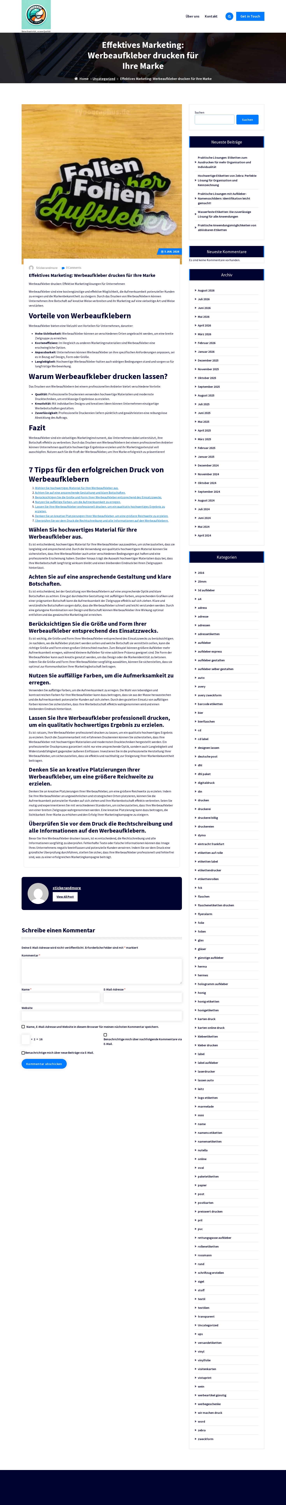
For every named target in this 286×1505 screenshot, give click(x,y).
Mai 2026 (203, 316)
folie (201, 923)
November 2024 (208, 474)
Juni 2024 (204, 518)
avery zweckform (210, 695)
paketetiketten (208, 1176)
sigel (201, 1281)
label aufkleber (208, 1063)
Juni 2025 (204, 413)
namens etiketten (210, 1133)
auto (201, 678)
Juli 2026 (204, 299)
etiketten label (208, 861)
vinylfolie (204, 1360)
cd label (203, 739)
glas (201, 940)
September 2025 (209, 386)
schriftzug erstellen (211, 1273)
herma (202, 966)
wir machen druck (210, 1413)
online (202, 1159)
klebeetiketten (208, 1036)
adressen (204, 625)
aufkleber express (210, 651)
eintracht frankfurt (211, 844)
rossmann (205, 1255)
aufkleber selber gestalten (215, 669)
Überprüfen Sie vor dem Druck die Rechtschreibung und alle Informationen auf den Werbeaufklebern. (101, 520)
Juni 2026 (204, 308)
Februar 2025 (206, 448)
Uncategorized (104, 78)
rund (201, 1264)
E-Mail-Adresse (114, 989)
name (202, 1124)
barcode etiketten (210, 704)
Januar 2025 (206, 456)
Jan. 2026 (171, 251)
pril (200, 1220)
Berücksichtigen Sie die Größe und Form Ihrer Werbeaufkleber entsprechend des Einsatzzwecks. (98, 497)
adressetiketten (209, 634)
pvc (200, 1229)
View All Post (65, 897)
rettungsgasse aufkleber (214, 1238)
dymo (202, 835)
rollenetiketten (208, 1246)
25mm (202, 581)
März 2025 (204, 439)
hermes (203, 975)
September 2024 (209, 492)
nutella (203, 1150)
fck (200, 888)
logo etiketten (208, 1098)
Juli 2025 (204, 404)
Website (27, 1008)
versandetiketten (210, 1343)
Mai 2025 (203, 422)
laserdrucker (206, 1071)
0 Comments (73, 268)
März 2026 (204, 334)
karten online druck (211, 1028)
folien (202, 931)
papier (202, 1185)
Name (27, 989)
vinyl (201, 1351)
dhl (200, 765)
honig (202, 993)
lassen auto (206, 1080)
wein (201, 1386)
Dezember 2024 (208, 465)
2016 (201, 573)
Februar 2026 (206, 343)
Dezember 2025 (208, 360)
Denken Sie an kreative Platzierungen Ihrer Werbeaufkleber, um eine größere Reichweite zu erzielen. (101, 516)
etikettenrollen (208, 879)
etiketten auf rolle (210, 853)
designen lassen (208, 748)
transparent (206, 1316)
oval (201, 1168)
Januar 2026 (206, 352)
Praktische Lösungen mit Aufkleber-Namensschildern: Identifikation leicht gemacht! (224, 198)
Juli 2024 (204, 509)
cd (199, 730)
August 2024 (206, 500)
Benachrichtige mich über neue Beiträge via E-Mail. (59, 1052)
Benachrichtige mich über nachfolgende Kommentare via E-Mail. (143, 1041)
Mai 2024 (203, 526)
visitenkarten (207, 1369)
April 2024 (204, 535)
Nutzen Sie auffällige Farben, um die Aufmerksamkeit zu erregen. (78, 502)
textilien (203, 1308)
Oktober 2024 (207, 483)
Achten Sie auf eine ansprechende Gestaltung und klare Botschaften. (80, 492)
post (201, 1194)
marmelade (206, 1106)
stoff (201, 1290)
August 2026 (206, 290)
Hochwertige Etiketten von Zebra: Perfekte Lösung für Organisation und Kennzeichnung (227, 180)
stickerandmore (67, 887)
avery (201, 686)
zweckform (205, 1439)
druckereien (206, 826)
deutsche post (208, 756)
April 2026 (204, 325)
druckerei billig (208, 818)
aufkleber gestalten (211, 660)
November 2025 (208, 369)
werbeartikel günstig (212, 1395)
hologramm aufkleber (213, 984)
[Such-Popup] (229, 16)
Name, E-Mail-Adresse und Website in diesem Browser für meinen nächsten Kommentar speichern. (92, 1027)
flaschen (204, 896)
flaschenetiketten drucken (216, 905)
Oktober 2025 (207, 378)
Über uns (192, 16)
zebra (202, 1430)
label (201, 1054)
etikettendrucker (209, 870)
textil (201, 1299)
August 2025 (206, 395)
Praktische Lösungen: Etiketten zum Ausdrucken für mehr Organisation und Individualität (224, 162)
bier (200, 713)
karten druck (206, 1019)
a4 (199, 599)
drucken (203, 800)
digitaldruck (206, 783)
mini (201, 1115)
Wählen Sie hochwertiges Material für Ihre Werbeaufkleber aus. (76, 488)
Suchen (199, 112)
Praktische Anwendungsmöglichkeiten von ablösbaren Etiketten (227, 227)
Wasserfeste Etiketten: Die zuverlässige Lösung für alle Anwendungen (224, 214)
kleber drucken (208, 1045)
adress (202, 608)
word (201, 1421)
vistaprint (204, 1378)
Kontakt (211, 16)
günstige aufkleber (211, 958)
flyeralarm (205, 914)
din (200, 791)
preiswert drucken (210, 1211)
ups (200, 1334)
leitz (201, 1089)
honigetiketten (208, 1010)
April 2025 (204, 430)
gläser (202, 949)
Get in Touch (250, 16)
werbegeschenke (209, 1404)
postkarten (205, 1203)
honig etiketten (208, 1001)
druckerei (204, 809)
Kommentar (31, 955)
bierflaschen (206, 721)
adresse (203, 616)
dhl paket (204, 774)
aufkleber (204, 643)
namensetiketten (210, 1141)
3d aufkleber (206, 590)
